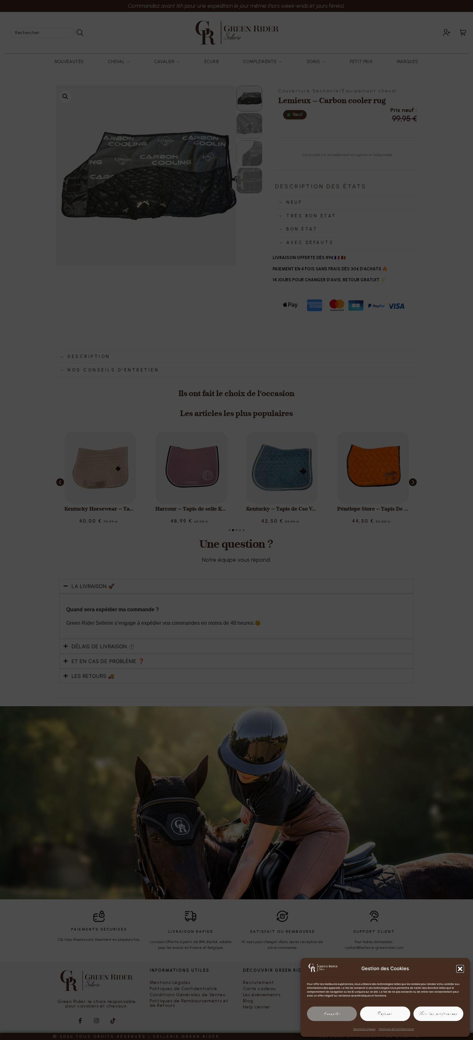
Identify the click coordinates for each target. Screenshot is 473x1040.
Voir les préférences (438, 1014)
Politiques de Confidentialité (396, 1029)
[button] (460, 969)
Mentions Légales (364, 1029)
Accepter (332, 1014)
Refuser (385, 1014)
